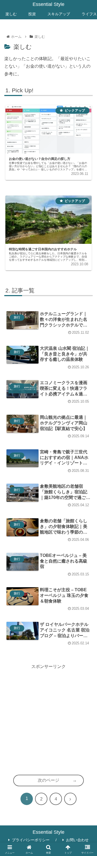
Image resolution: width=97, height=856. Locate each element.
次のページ (48, 780)
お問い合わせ (77, 840)
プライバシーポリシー (31, 840)
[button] (87, 723)
